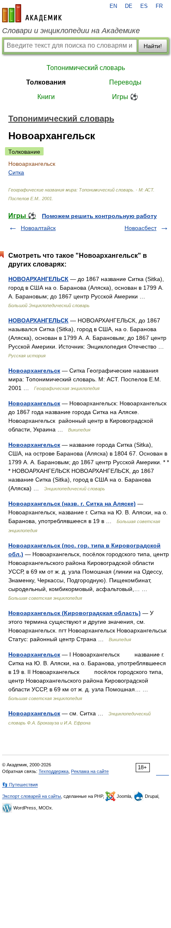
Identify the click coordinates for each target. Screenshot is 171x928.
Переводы (125, 82)
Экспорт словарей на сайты (31, 796)
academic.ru (32, 13)
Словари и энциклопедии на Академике (71, 31)
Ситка (16, 172)
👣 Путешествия (20, 784)
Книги (46, 96)
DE (128, 6)
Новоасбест (140, 228)
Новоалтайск (38, 228)
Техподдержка (53, 771)
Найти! (153, 46)
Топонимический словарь (85, 67)
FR (159, 6)
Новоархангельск (34, 370)
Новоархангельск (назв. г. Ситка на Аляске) (72, 503)
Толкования (46, 82)
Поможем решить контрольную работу (99, 216)
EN (113, 6)
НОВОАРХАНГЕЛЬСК (38, 279)
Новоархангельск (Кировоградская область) (74, 613)
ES (144, 6)
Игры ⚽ (125, 96)
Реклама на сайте (90, 771)
